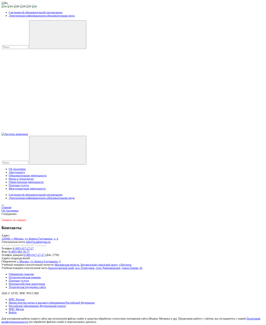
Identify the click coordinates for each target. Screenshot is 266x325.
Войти (13, 312)
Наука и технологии (21, 178)
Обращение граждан (21, 274)
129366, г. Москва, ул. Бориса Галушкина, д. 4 (29, 238)
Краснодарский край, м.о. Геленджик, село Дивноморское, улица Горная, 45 (95, 267)
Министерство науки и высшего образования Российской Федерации (52, 302)
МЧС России (17, 299)
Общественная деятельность (26, 182)
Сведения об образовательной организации (35, 12)
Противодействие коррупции (27, 283)
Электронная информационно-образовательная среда (42, 15)
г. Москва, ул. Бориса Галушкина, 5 (39, 261)
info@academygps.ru (38, 241)
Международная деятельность (27, 188)
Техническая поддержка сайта (27, 287)
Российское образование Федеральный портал (37, 305)
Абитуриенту (17, 172)
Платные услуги (19, 185)
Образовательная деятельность (28, 175)
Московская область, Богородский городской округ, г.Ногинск (93, 264)
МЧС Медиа (16, 309)
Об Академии (17, 169)
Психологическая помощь (25, 277)
